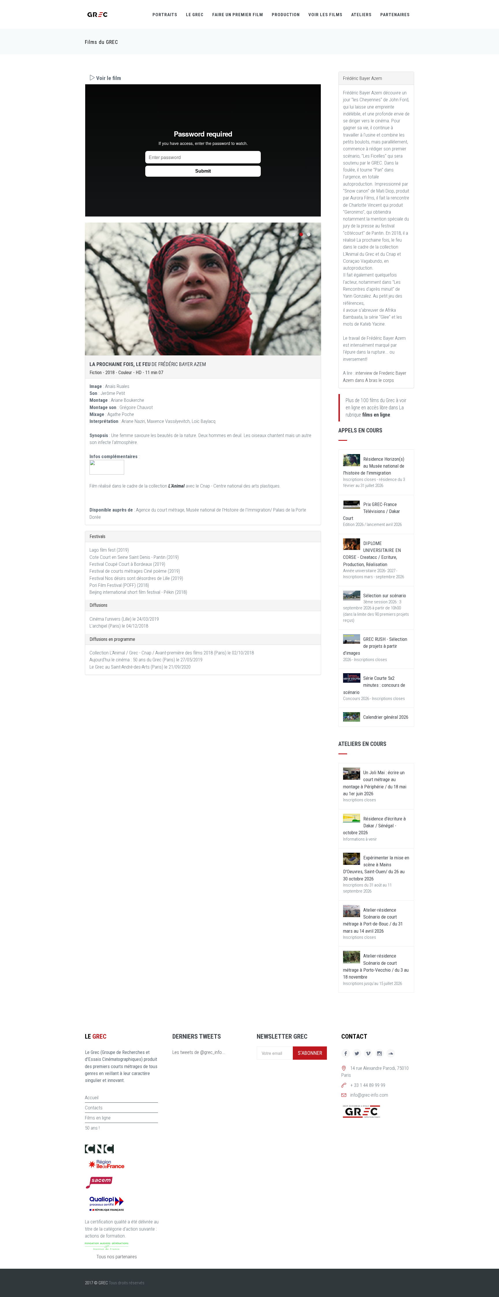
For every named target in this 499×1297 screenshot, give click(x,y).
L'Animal (177, 486)
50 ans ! (92, 1128)
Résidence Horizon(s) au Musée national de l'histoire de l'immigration (373, 466)
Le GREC (195, 14)
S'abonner (310, 1053)
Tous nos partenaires (116, 1256)
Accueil (91, 1097)
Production (286, 14)
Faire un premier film (237, 14)
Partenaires (395, 14)
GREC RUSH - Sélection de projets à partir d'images (375, 646)
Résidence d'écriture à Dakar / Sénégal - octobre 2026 (374, 826)
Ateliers (361, 14)
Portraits (164, 14)
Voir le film (108, 78)
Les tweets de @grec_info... (198, 1052)
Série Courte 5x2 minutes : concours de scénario (374, 685)
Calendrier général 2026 (385, 717)
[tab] (203, 78)
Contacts (94, 1108)
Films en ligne (98, 1118)
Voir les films (325, 14)
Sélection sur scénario (384, 595)
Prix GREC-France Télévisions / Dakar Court (371, 511)
